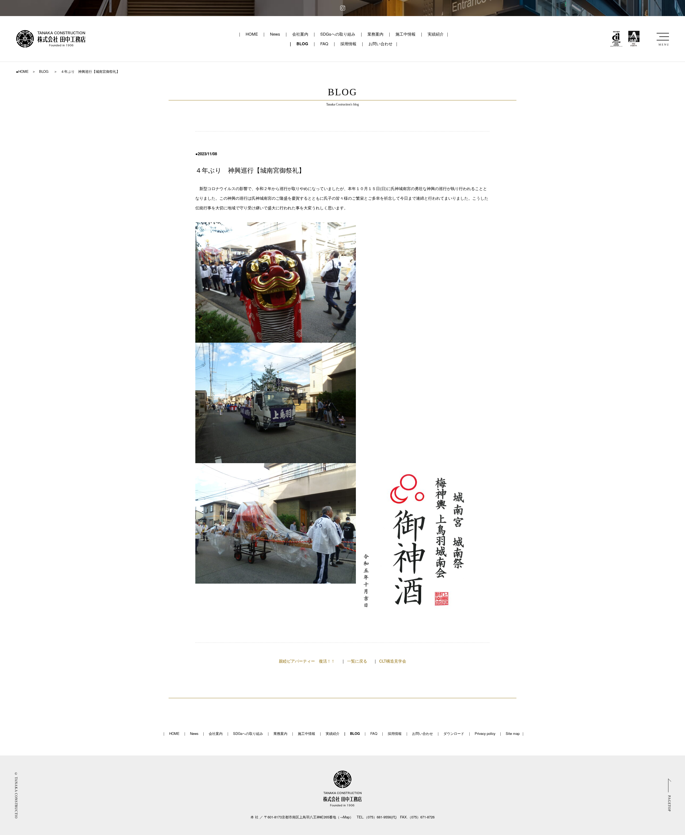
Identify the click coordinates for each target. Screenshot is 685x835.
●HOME (22, 71)
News (275, 34)
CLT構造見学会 (392, 661)
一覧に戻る (357, 661)
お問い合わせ (380, 43)
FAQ (324, 43)
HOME (252, 34)
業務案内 (375, 34)
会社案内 (300, 34)
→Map (345, 816)
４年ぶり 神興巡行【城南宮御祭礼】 (253, 170)
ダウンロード (453, 733)
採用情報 (348, 43)
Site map (513, 733)
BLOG (302, 44)
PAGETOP (669, 803)
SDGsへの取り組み (337, 34)
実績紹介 (436, 34)
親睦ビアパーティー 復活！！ (307, 661)
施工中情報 (405, 34)
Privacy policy (485, 733)
